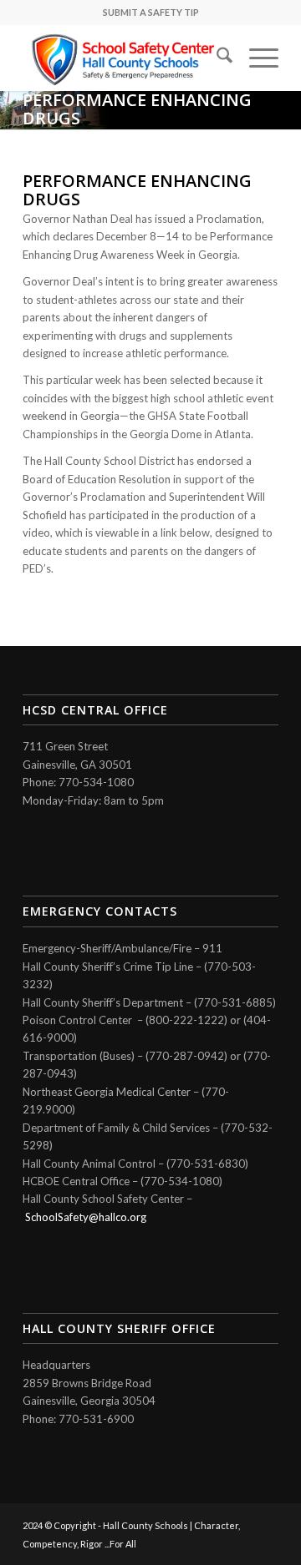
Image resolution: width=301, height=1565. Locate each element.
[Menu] (255, 57)
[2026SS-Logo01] (125, 57)
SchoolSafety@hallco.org (85, 1217)
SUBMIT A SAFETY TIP (151, 12)
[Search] (216, 57)
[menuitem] (216, 57)
